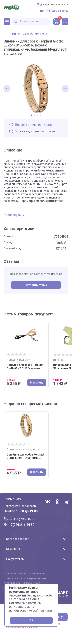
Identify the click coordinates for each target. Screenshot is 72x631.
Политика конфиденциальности (25, 578)
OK (31, 620)
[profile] (65, 21)
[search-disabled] (16, 21)
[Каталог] (7, 21)
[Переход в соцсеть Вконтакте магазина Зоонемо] (47, 502)
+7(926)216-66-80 (21, 525)
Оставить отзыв (36, 285)
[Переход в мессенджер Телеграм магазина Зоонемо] (66, 502)
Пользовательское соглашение (24, 573)
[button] (7, 88)
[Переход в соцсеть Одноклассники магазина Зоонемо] (57, 502)
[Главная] (11, 7)
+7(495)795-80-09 (21, 519)
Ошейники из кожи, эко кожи (28, 34)
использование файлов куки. (31, 610)
